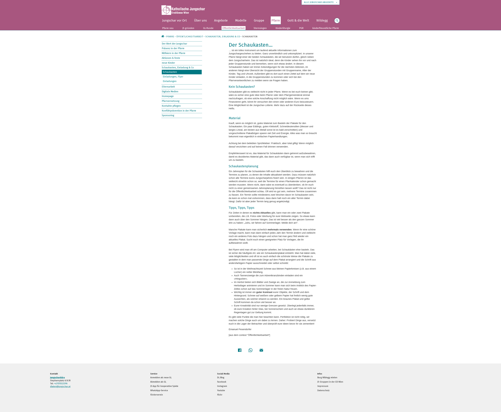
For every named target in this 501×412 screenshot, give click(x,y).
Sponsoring (168, 115)
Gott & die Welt (298, 20)
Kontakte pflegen (171, 105)
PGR (301, 28)
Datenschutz (323, 390)
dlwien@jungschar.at (60, 386)
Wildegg (322, 20)
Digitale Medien (170, 91)
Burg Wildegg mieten (327, 377)
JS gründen (188, 28)
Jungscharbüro (57, 377)
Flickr (219, 394)
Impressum (322, 386)
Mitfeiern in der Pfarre (173, 53)
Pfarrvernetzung (170, 101)
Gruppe (259, 20)
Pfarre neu (168, 28)
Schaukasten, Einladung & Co (178, 67)
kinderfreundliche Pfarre (325, 28)
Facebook (221, 382)
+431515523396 (60, 383)
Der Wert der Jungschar (174, 43)
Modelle (240, 20)
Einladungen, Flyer (173, 76)
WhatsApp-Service (159, 390)
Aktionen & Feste (171, 58)
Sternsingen (260, 28)
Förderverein (156, 394)
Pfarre (276, 20)
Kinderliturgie (283, 28)
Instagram (222, 386)
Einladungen (170, 81)
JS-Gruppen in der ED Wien (330, 382)
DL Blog (220, 377)
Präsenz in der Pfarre (173, 48)
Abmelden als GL (158, 382)
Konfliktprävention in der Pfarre (179, 110)
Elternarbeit (168, 86)
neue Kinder (168, 62)
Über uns (200, 20)
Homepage (168, 96)
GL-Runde (208, 28)
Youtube (221, 390)
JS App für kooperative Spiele (164, 386)
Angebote (221, 20)
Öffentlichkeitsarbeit (233, 28)
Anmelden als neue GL (161, 377)
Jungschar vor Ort (174, 20)
